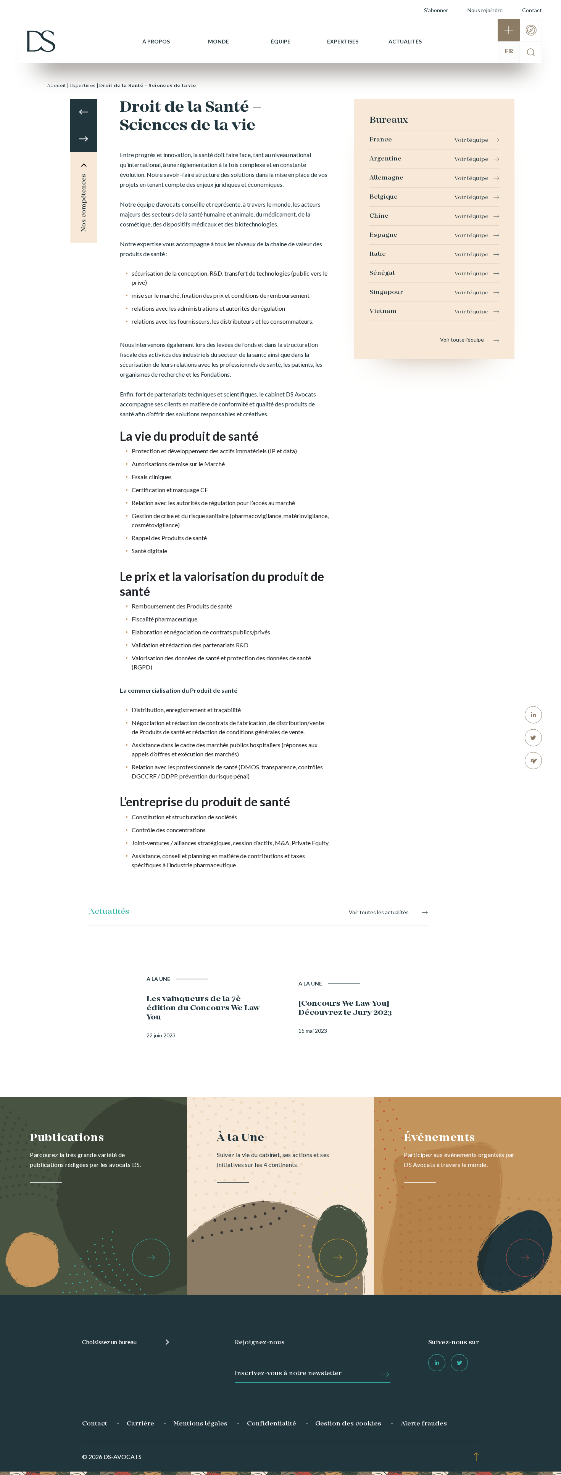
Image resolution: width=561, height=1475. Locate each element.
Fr (509, 51)
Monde (218, 41)
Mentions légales (200, 1424)
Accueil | (58, 85)
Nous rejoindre (485, 10)
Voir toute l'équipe (462, 339)
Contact (532, 10)
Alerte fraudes (424, 1424)
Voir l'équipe (471, 140)
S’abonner (436, 10)
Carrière (140, 1424)
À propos (156, 41)
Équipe (280, 41)
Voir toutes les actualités (379, 912)
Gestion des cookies (348, 1424)
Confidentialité (271, 1424)
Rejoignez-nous (260, 1343)
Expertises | (84, 85)
